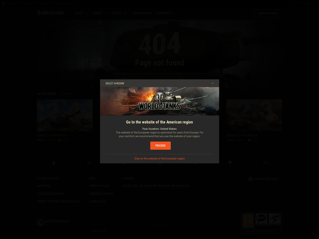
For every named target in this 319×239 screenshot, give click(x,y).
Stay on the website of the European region (159, 158)
